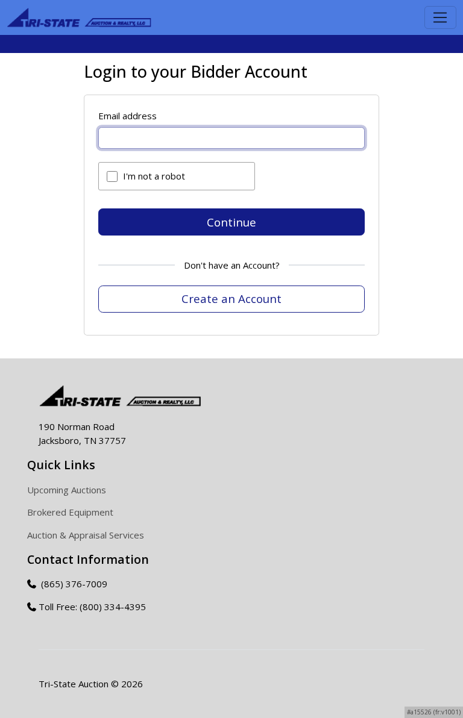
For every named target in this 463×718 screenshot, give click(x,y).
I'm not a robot (154, 176)
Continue (231, 221)
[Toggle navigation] (440, 17)
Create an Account (231, 298)
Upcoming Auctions (66, 490)
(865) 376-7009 (73, 584)
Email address (127, 116)
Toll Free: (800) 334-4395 (92, 607)
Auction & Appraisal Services (85, 535)
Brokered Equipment (70, 512)
